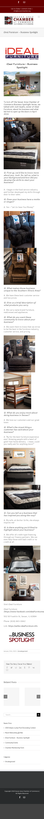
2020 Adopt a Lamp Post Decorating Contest (20, 728)
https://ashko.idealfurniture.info (23, 625)
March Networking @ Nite (14, 733)
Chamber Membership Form (14, 748)
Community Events (11, 743)
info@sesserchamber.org (22, 11)
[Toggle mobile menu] (39, 17)
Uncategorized (23, 651)
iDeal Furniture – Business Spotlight (17, 738)
